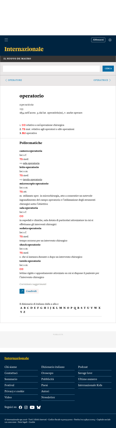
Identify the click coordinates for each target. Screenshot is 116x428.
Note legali (22, 422)
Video (8, 397)
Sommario (11, 379)
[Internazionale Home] (18, 358)
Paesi (44, 385)
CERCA (108, 69)
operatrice (101, 80)
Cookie (32, 422)
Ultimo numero (87, 379)
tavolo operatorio (32, 179)
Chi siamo (11, 367)
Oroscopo (47, 373)
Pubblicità (47, 379)
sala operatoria (31, 163)
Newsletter (48, 397)
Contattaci (11, 373)
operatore (15, 80)
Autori (45, 391)
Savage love (85, 373)
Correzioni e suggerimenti (33, 284)
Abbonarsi (98, 40)
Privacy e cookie (14, 391)
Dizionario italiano (53, 367)
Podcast (83, 367)
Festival (9, 385)
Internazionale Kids (90, 385)
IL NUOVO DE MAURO (17, 59)
